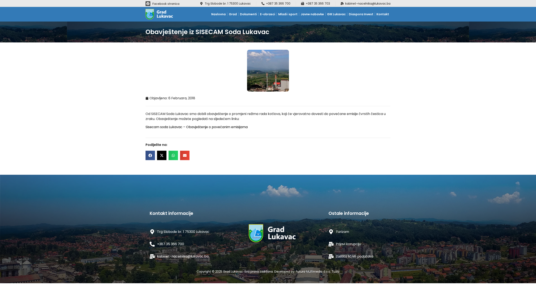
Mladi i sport (288, 14)
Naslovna (218, 14)
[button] (150, 155)
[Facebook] (148, 3)
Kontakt (382, 14)
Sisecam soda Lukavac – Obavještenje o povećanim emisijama (197, 127)
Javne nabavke (312, 14)
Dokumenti (248, 14)
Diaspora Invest (361, 14)
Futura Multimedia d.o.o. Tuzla (317, 271)
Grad (233, 14)
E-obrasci (267, 14)
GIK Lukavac (336, 14)
